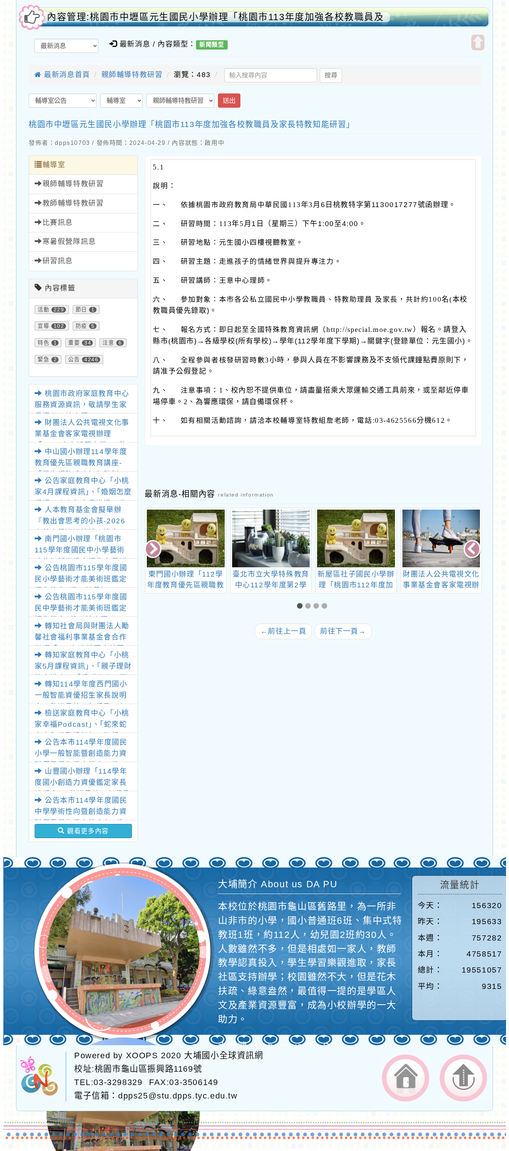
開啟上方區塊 (477, 42)
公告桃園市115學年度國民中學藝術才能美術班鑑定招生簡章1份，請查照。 (81, 608)
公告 (74, 359)
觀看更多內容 (87, 831)
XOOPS (142, 1055)
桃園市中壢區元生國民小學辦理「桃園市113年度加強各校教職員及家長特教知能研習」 (192, 124)
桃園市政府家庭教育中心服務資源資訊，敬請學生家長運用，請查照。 (82, 405)
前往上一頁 (283, 631)
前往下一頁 (343, 631)
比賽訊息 (57, 222)
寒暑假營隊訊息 (69, 241)
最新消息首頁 (66, 75)
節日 (81, 310)
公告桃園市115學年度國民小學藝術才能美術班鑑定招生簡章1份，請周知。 (81, 579)
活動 (43, 310)
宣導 (43, 326)
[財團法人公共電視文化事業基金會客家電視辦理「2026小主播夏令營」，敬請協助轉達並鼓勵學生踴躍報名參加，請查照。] (356, 538)
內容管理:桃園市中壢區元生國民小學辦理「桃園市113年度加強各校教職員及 (215, 17)
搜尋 (331, 75)
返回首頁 (405, 1078)
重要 (74, 343)
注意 (108, 343)
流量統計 (460, 885)
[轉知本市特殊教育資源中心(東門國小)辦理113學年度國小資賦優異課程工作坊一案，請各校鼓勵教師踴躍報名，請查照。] (441, 538)
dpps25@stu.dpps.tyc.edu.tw (178, 1095)
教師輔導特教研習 (73, 203)
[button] (301, 606)
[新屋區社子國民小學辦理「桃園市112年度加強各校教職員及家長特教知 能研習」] (271, 538)
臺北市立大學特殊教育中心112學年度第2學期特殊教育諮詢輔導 (185, 585)
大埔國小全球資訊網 (223, 1055)
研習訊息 (57, 261)
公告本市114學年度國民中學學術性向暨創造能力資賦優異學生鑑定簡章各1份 (81, 811)
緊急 (43, 359)
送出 (229, 100)
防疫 (81, 326)
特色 (43, 343)
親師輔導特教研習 (132, 75)
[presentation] (154, 549)
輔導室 (54, 165)
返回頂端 (463, 1078)
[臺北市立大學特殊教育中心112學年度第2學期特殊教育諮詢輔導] (186, 538)
